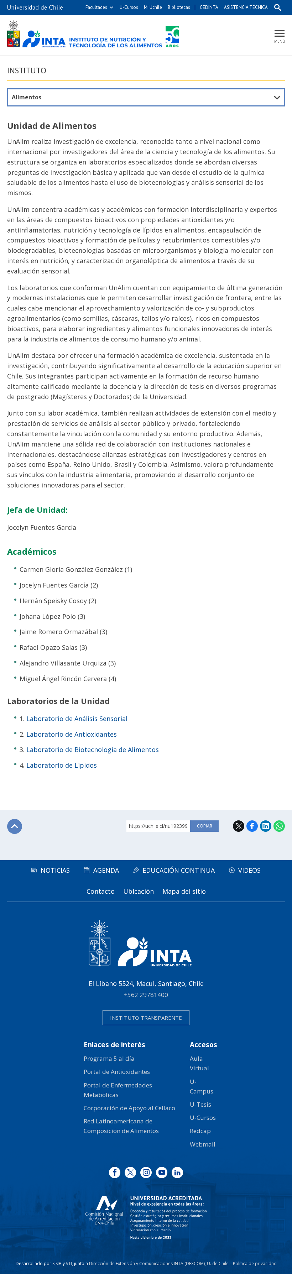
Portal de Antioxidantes (117, 1071)
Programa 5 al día (109, 1058)
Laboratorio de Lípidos (61, 765)
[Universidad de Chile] (35, 7)
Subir (14, 826)
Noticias (55, 870)
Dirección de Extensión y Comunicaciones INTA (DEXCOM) (147, 1263)
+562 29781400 (146, 995)
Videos (249, 870)
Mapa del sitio (184, 891)
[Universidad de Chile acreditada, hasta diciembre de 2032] (146, 1217)
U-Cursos (129, 7)
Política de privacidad (255, 1263)
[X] (130, 1172)
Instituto (26, 70)
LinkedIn (265, 826)
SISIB (57, 1263)
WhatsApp (279, 826)
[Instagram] (146, 1172)
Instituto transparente (146, 1017)
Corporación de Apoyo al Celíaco (129, 1108)
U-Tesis (200, 1104)
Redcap (200, 1131)
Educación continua (178, 870)
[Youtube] (161, 1172)
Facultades (96, 7)
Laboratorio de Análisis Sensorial (76, 718)
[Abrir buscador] (278, 7)
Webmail (202, 1144)
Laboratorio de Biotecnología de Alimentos (92, 749)
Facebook (252, 826)
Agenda (106, 870)
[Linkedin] (177, 1172)
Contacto (101, 891)
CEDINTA (209, 7)
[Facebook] (114, 1172)
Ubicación (138, 891)
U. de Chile (218, 1263)
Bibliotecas (179, 7)
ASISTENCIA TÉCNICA (246, 7)
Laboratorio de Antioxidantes (71, 734)
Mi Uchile (153, 7)
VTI (69, 1263)
